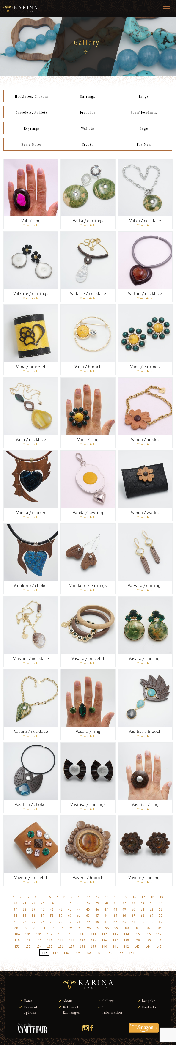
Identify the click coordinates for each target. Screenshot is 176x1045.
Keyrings (31, 129)
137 (71, 946)
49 (124, 909)
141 (115, 946)
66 (124, 915)
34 (142, 903)
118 (17, 940)
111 (93, 934)
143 (137, 946)
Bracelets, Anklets (32, 113)
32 (124, 903)
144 (148, 946)
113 (115, 934)
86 (151, 922)
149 (77, 953)
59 (61, 915)
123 (71, 940)
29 (97, 903)
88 (16, 928)
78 (79, 922)
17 (143, 897)
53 (160, 909)
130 (148, 940)
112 (104, 934)
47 (106, 909)
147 (55, 953)
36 (160, 903)
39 (33, 909)
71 (15, 922)
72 (24, 922)
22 (33, 903)
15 (125, 897)
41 (52, 909)
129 (137, 940)
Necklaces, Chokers (31, 97)
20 (15, 903)
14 (116, 897)
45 (88, 909)
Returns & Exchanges (71, 1010)
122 (60, 940)
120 (39, 940)
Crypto (88, 145)
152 (110, 953)
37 (15, 909)
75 (52, 922)
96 (89, 928)
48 (115, 909)
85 (142, 922)
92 (52, 928)
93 (61, 928)
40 (42, 909)
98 (107, 928)
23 (42, 903)
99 (116, 928)
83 (124, 922)
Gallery (108, 1001)
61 (79, 915)
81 (106, 922)
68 (142, 915)
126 (104, 940)
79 (88, 922)
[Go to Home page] (85, 52)
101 (137, 928)
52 (151, 909)
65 (115, 915)
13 (107, 897)
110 (82, 934)
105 (28, 934)
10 (80, 897)
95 (80, 928)
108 (60, 934)
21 (24, 903)
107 (49, 934)
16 (134, 897)
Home (28, 1001)
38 (24, 909)
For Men (144, 145)
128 (126, 940)
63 (97, 915)
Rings (144, 97)
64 (106, 915)
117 (159, 934)
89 (25, 928)
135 (49, 946)
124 (82, 940)
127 (115, 940)
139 (93, 946)
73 (33, 922)
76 (61, 922)
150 (88, 953)
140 (104, 946)
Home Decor (31, 145)
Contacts (149, 1007)
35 (151, 903)
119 (28, 940)
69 (151, 915)
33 (133, 903)
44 (79, 909)
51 (142, 909)
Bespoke (148, 1001)
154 (131, 953)
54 (15, 915)
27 (79, 903)
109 (71, 934)
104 (17, 934)
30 (106, 903)
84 (133, 922)
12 (98, 897)
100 (126, 928)
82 (115, 922)
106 (39, 934)
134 (39, 946)
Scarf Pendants (144, 113)
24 (52, 903)
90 (34, 928)
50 (133, 909)
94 (71, 928)
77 (70, 922)
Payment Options (31, 1010)
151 (99, 953)
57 (42, 915)
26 (70, 903)
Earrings (88, 97)
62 (88, 915)
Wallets (87, 129)
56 (33, 915)
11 (89, 897)
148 (66, 953)
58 (52, 915)
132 (17, 946)
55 (24, 915)
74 (42, 922)
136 (60, 946)
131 (159, 940)
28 (88, 903)
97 (98, 928)
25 (61, 903)
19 (161, 897)
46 (97, 909)
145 (159, 946)
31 (115, 903)
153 (121, 953)
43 (70, 909)
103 (159, 928)
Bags (144, 129)
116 (148, 934)
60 (70, 915)
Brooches (88, 113)
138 (82, 946)
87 (160, 922)
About (68, 1001)
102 (148, 928)
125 (93, 940)
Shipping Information (112, 1010)
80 (97, 922)
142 (126, 946)
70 (160, 915)
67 (133, 915)
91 (43, 928)
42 (61, 909)
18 (152, 897)
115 (137, 934)
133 (28, 946)
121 (49, 940)
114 (126, 934)
